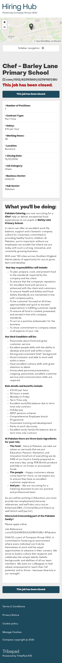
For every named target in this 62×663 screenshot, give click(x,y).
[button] (31, 26)
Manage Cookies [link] (12, 632)
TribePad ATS (24, 656)
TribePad (10, 652)
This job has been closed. (31, 94)
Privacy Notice (10, 615)
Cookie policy (10, 624)
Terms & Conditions (13, 607)
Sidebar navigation (29, 48)
